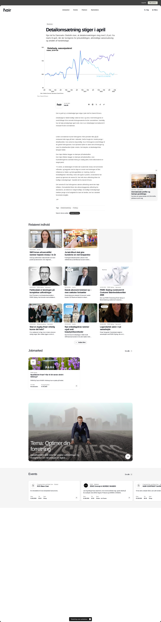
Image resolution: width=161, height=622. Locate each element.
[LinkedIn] (93, 104)
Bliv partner (153, 2)
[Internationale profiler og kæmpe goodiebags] (144, 186)
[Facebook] (89, 104)
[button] (156, 170)
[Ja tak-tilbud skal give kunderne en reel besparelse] (80, 245)
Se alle (127, 351)
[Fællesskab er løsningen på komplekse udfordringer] (45, 282)
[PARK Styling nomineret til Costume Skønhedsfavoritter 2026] (116, 284)
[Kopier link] (104, 104)
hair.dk (66, 105)
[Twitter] (96, 104)
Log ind (143, 2)
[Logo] (7, 10)
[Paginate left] (30, 373)
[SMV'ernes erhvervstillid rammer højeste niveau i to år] (45, 245)
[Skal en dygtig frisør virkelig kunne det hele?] (45, 319)
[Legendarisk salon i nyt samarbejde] (116, 319)
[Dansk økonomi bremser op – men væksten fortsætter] (80, 282)
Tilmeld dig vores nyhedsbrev (79, 619)
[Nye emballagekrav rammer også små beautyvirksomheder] (80, 320)
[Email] (100, 104)
